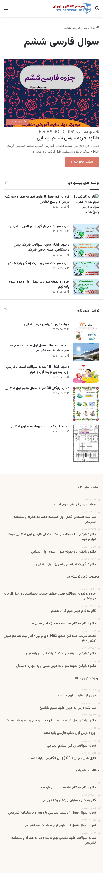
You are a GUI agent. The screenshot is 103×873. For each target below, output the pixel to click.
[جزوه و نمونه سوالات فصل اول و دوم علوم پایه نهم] (86, 287)
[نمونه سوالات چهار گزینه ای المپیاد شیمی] (86, 231)
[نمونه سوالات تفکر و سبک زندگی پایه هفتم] (86, 268)
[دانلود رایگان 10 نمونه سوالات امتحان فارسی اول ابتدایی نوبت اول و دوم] (86, 374)
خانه (93, 28)
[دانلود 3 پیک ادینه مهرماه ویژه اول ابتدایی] (86, 443)
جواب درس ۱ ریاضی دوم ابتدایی (46, 324)
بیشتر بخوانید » (82, 161)
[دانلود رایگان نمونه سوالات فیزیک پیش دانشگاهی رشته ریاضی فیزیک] (86, 250)
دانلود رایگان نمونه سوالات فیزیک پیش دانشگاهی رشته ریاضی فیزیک (41, 247)
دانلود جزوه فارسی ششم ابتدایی (68, 138)
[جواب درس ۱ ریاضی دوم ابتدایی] (86, 331)
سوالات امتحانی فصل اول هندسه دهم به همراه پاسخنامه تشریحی (39, 348)
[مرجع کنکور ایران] (72, 8)
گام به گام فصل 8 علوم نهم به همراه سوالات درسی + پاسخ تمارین (37, 199)
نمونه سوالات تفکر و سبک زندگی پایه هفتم (38, 263)
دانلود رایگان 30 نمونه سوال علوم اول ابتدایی (37, 388)
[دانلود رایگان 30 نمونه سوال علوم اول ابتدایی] (86, 403)
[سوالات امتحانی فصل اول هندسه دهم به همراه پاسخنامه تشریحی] (86, 352)
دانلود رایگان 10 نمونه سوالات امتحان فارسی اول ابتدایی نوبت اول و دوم (37, 369)
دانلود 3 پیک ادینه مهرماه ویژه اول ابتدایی (39, 426)
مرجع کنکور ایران (86, 132)
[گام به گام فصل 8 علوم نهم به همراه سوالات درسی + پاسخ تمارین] (86, 207)
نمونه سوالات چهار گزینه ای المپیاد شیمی (39, 226)
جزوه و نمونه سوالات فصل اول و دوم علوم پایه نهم (38, 284)
